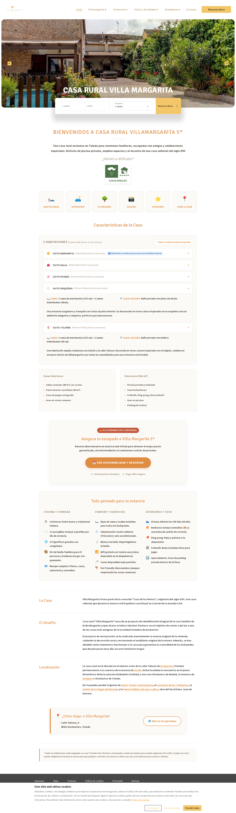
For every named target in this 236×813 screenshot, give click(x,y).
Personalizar (153, 808)
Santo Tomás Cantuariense (137, 685)
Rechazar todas (172, 808)
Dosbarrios (120, 9)
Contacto (191, 9)
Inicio (79, 9)
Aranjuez (88, 678)
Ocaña (137, 670)
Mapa (55, 780)
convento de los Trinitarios (172, 685)
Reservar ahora (216, 9)
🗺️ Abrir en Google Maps (162, 721)
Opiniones (39, 780)
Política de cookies (94, 780)
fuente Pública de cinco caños (140, 689)
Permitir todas (192, 808)
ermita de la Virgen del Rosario (100, 689)
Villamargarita (97, 9)
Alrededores (172, 9)
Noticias (135, 780)
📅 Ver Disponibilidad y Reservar (118, 462)
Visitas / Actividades (146, 9)
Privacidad (118, 780)
